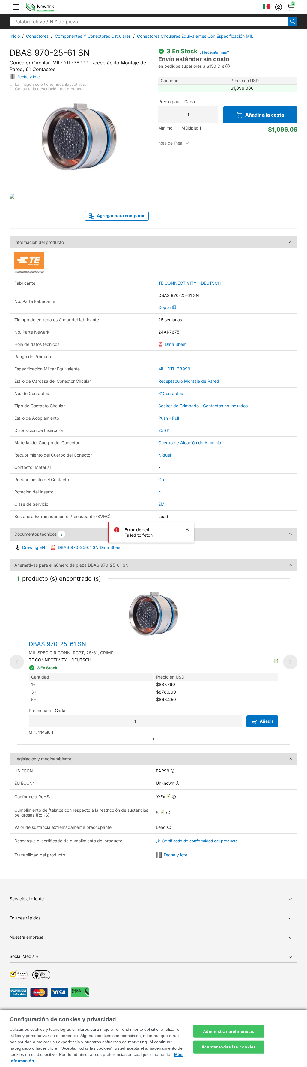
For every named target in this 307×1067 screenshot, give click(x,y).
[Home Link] (49, 7)
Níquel (164, 454)
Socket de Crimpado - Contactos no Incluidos (203, 405)
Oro (161, 479)
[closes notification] (187, 529)
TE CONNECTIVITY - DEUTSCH (189, 283)
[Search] (292, 21)
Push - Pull (168, 418)
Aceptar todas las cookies (228, 1047)
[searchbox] (149, 21)
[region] (153, 1038)
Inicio (15, 36)
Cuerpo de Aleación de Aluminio (189, 442)
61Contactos (170, 393)
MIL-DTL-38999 (174, 368)
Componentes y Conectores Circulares (93, 36)
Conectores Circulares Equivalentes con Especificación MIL (195, 36)
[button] (15, 7)
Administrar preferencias (228, 1031)
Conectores (37, 36)
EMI (162, 504)
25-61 (164, 430)
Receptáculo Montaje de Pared (188, 381)
